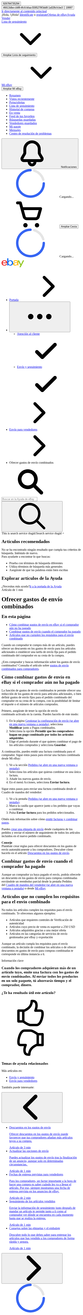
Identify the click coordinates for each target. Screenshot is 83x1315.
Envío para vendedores (23, 429)
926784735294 (11, 3)
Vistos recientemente (21, 99)
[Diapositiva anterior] (32, 1107)
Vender (6, 18)
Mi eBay (40, 888)
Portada (14, 299)
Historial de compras (21, 109)
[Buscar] (32, 516)
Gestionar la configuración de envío (44, 722)
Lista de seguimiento (21, 105)
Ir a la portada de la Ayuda (46, 586)
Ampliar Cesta (69, 226)
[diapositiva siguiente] (32, 1268)
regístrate (41, 14)
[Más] (39, 317)
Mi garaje (15, 126)
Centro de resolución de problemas (30, 133)
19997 (69, 7)
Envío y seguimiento (21, 1077)
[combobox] (19, 499)
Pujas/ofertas (17, 102)
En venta (14, 112)
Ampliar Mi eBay (12, 88)
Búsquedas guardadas (22, 119)
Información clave (13, 960)
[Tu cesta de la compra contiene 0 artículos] (30, 226)
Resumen (15, 95)
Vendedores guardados (23, 123)
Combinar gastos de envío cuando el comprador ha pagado (45, 631)
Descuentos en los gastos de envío (48, 853)
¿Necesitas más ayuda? (16, 586)
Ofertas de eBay (57, 14)
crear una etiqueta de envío (27, 829)
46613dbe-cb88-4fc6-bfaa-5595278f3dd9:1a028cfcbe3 (33, 7)
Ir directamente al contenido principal (24, 11)
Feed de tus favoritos (22, 116)
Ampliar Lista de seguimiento (19, 55)
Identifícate (26, 14)
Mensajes (15, 130)
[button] (41, 1013)
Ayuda (71, 14)
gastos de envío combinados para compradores (35, 667)
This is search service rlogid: (19, 533)
